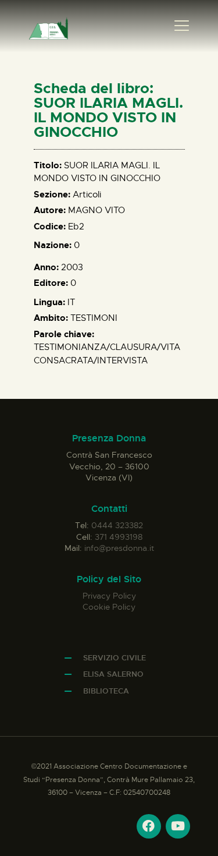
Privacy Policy (109, 595)
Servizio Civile (114, 658)
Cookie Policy (109, 607)
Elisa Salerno (113, 674)
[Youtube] (178, 826)
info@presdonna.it (119, 548)
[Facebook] (149, 826)
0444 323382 (117, 525)
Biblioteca (106, 691)
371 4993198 (118, 537)
